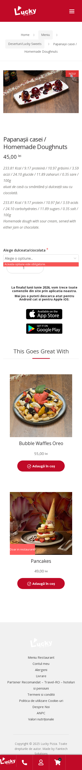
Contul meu (41, 663)
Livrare (41, 676)
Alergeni (41, 669)
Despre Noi (41, 707)
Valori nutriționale (41, 719)
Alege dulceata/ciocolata (24, 250)
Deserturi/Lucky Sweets (25, 44)
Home (25, 35)
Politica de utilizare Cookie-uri (41, 700)
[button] (72, 76)
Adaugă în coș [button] (43, 466)
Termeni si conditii (41, 694)
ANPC (41, 713)
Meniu (45, 35)
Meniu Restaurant (41, 657)
